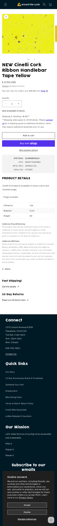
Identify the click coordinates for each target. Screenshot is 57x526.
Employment (11, 391)
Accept (27, 505)
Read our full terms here (13, 300)
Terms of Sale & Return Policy (19, 403)
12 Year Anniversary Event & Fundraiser (24, 378)
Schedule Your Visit (15, 385)
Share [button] (8, 269)
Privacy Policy (26, 498)
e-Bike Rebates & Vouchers (18, 416)
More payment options (28, 150)
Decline (27, 512)
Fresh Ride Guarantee (16, 410)
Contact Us (11, 354)
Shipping (5, 86)
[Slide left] (22, 59)
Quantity (5, 98)
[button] (5, 4)
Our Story (10, 372)
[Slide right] (35, 59)
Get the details (9, 287)
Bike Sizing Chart (14, 397)
